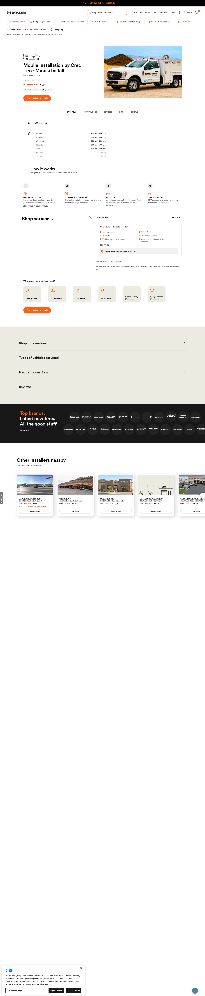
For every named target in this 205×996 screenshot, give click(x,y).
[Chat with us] (195, 991)
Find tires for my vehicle (37, 98)
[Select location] (179, 12)
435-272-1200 (28, 81)
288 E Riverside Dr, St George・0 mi (30, 500)
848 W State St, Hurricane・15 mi (151, 500)
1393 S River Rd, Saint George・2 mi (111, 500)
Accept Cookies (74, 990)
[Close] (81, 968)
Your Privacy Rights (15, 990)
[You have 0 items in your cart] (196, 12)
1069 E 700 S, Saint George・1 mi (191, 500)
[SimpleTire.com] (16, 12)
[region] (43, 980)
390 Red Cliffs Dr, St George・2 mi (70, 500)
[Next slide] (202, 495)
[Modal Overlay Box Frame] (102, 3)
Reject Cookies (56, 990)
